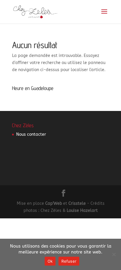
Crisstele (77, 203)
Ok (50, 261)
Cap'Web (53, 203)
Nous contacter (31, 134)
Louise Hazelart (82, 210)
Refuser (68, 261)
